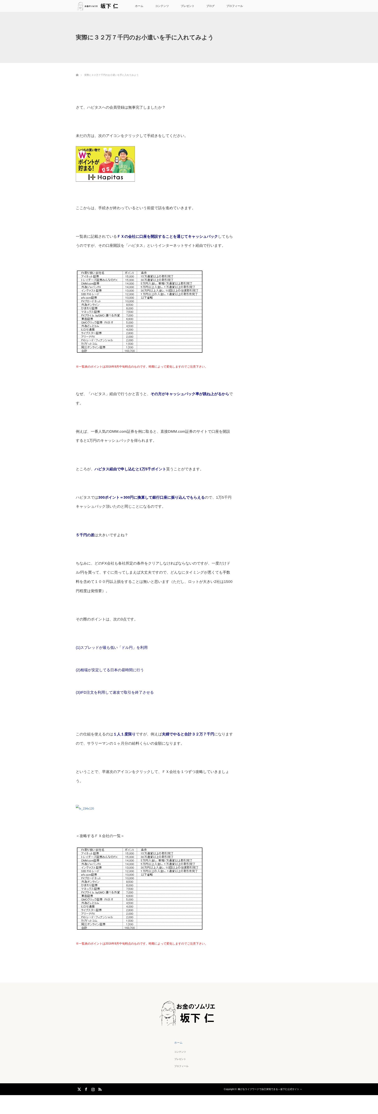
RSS (99, 1089)
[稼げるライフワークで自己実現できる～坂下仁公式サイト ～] (189, 1023)
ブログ (210, 5)
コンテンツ (162, 5)
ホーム (139, 5)
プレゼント (188, 5)
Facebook (86, 1089)
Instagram (92, 1089)
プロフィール (234, 5)
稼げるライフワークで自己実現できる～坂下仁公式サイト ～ (270, 1089)
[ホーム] (77, 70)
